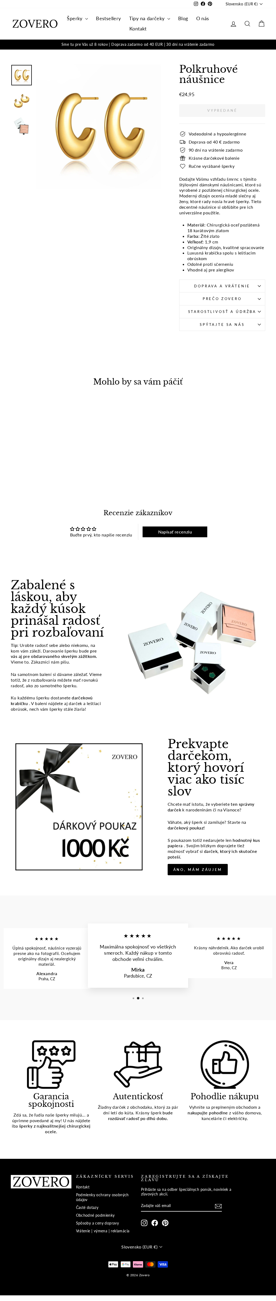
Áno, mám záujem (197, 869)
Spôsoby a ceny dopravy (97, 1223)
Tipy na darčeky (147, 18)
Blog (183, 18)
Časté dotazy (87, 1207)
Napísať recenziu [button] (175, 531)
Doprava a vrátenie (222, 286)
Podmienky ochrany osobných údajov (102, 1197)
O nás (202, 18)
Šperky (75, 18)
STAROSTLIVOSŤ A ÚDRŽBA (222, 311)
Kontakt (138, 29)
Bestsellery (108, 18)
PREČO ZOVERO (222, 299)
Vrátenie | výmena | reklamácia (103, 1231)
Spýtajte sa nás (222, 324)
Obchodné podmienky (95, 1215)
